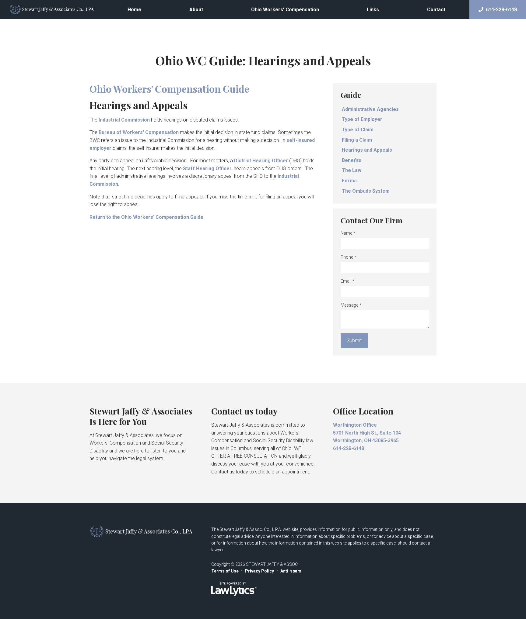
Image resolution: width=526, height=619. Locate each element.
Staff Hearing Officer (207, 168)
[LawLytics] (234, 589)
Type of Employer (362, 119)
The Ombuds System (366, 191)
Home (134, 9)
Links (373, 9)
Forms (349, 181)
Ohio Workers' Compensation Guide (169, 88)
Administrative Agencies (370, 109)
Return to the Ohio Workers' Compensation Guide (146, 217)
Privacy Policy (259, 571)
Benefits (351, 160)
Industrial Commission (124, 120)
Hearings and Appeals (367, 150)
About (196, 9)
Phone (348, 257)
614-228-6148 (501, 9)
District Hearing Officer (261, 160)
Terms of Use (225, 571)
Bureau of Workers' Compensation (139, 132)
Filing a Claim (357, 140)
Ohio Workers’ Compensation (285, 9)
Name (348, 233)
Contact (436, 9)
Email (347, 281)
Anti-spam (290, 571)
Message (351, 305)
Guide (351, 95)
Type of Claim (357, 129)
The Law (351, 170)
